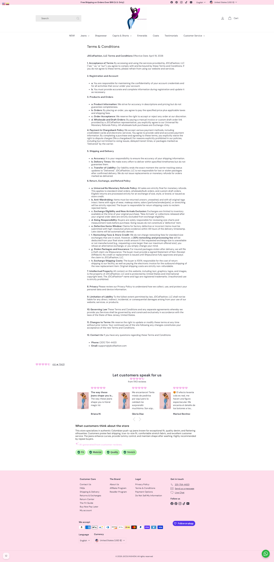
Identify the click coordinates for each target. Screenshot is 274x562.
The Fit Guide (86, 503)
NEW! (72, 35)
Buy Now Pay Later (89, 506)
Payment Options (144, 491)
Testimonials (171, 35)
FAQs (82, 488)
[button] (135, 419)
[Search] (77, 18)
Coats (156, 35)
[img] (137, 379)
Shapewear (101, 35)
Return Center (87, 499)
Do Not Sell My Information (148, 495)
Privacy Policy (142, 484)
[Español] (8, 3)
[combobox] (58, 18)
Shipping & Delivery (89, 491)
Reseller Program (118, 491)
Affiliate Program (118, 488)
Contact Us (85, 484)
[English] (4, 3)
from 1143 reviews (137, 381)
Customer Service (193, 35)
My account (86, 510)
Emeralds (142, 35)
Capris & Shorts (120, 35)
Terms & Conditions (145, 488)
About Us (114, 484)
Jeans (83, 35)
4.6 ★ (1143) (58, 364)
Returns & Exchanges (90, 495)
